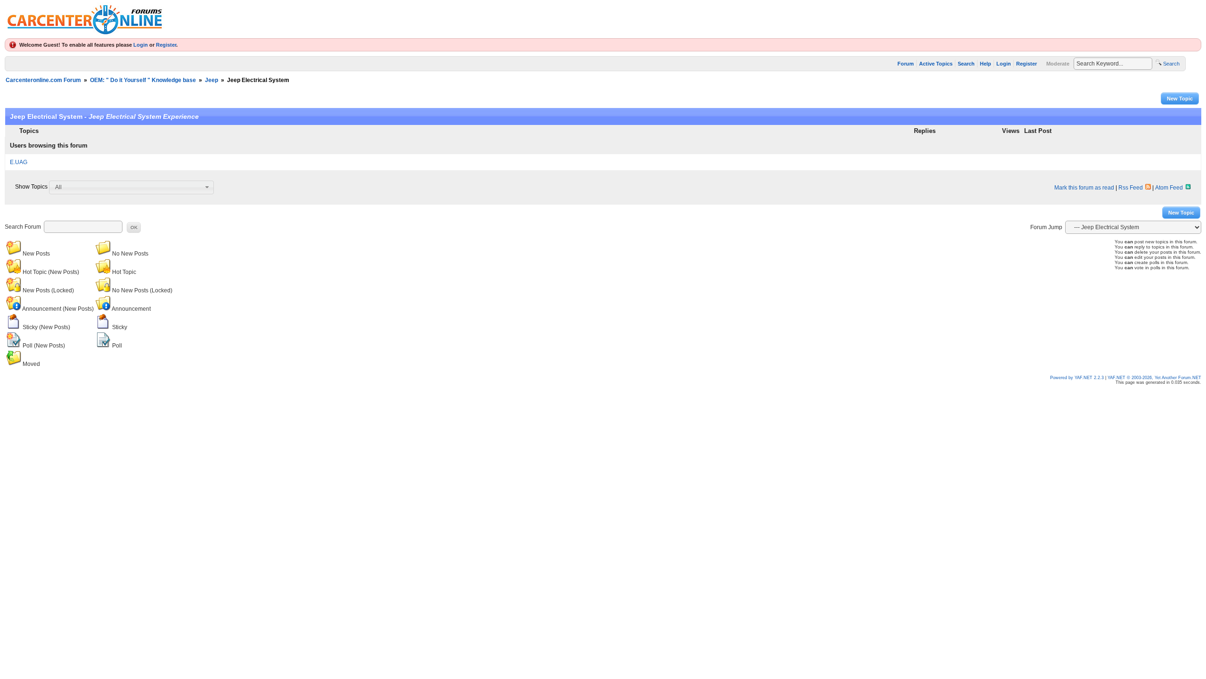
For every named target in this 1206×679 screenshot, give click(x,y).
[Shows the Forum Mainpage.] (84, 33)
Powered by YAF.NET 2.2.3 (1077, 377)
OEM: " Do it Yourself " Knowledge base (143, 80)
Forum (905, 63)
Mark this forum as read (1084, 187)
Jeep (211, 80)
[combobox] (131, 187)
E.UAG (18, 162)
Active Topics (936, 63)
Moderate (1057, 63)
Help (985, 63)
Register (166, 45)
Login (140, 45)
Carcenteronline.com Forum (43, 80)
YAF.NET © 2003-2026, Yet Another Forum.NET (1154, 377)
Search (966, 63)
